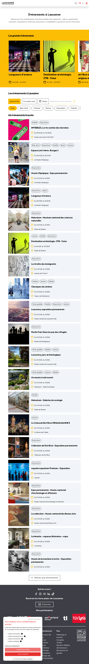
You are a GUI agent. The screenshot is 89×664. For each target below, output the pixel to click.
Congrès (60, 640)
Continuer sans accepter (34, 618)
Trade (59, 642)
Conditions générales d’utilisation (45, 650)
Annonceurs (62, 648)
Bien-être (24, 108)
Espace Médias (63, 645)
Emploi (43, 645)
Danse (48, 108)
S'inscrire (46, 604)
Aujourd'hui (14, 101)
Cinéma (37, 108)
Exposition (61, 108)
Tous (13, 108)
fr (80, 3)
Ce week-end (29, 101)
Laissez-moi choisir (22, 649)
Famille (74, 108)
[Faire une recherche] (76, 3)
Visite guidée (37, 304)
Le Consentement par (23, 659)
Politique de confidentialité (12, 645)
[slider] (44, 63)
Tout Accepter (23, 654)
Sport (63, 145)
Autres (70, 145)
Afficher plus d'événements (46, 578)
